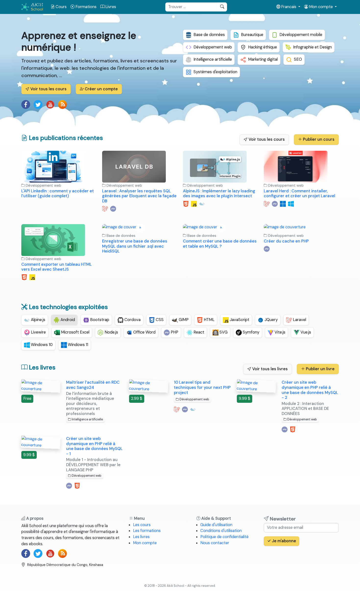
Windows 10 (41, 344)
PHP (174, 332)
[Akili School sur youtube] (50, 104)
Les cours (142, 524)
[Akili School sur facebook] (25, 104)
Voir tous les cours (48, 89)
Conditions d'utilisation (221, 530)
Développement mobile (300, 34)
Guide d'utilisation (216, 524)
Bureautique (252, 34)
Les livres (141, 536)
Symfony (250, 332)
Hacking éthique (262, 47)
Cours (61, 6)
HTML (209, 319)
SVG (223, 332)
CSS (159, 319)
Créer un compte (101, 89)
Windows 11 (77, 344)
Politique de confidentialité (224, 536)
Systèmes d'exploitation (215, 71)
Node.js (111, 332)
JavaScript (239, 319)
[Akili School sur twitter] (38, 104)
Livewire (38, 332)
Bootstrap (99, 319)
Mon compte (145, 542)
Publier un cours (318, 139)
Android (67, 319)
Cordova (132, 319)
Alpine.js (37, 319)
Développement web (212, 47)
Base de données (209, 34)
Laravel (299, 319)
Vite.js (279, 332)
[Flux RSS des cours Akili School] (62, 104)
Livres (110, 6)
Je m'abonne (283, 540)
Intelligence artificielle (212, 59)
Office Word (144, 332)
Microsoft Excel (74, 332)
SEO (298, 59)
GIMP (183, 319)
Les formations (147, 530)
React (198, 332)
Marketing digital (263, 59)
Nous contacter (214, 542)
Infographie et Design (312, 47)
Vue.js (305, 332)
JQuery (271, 319)
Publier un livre (320, 368)
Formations (85, 6)
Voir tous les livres (269, 368)
